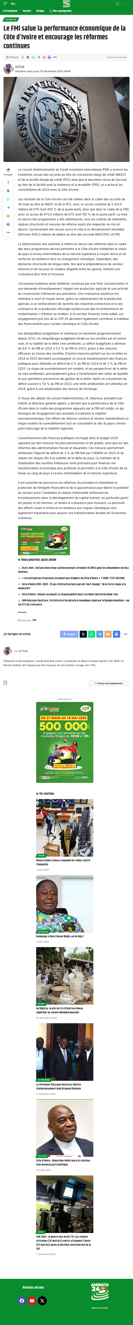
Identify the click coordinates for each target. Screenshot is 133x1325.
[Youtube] (32, 1300)
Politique (42, 1156)
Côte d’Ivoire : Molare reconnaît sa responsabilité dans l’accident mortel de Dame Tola (70, 594)
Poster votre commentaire (110, 683)
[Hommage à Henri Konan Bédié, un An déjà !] (64, 904)
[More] (54, 57)
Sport (41, 1232)
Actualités (11, 19)
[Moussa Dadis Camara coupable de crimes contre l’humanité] (64, 828)
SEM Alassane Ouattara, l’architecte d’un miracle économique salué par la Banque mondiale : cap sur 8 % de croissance (73, 602)
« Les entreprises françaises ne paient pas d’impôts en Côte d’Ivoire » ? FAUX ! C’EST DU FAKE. (73, 578)
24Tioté (19, 66)
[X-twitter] (42, 1300)
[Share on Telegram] (38, 57)
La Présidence (44, 1080)
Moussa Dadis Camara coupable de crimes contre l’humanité (63, 862)
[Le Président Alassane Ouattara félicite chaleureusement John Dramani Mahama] (64, 1052)
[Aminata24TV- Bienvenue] (66, 3)
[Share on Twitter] (27, 57)
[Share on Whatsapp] (33, 57)
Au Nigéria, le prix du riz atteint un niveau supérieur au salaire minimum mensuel (59, 1010)
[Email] (44, 57)
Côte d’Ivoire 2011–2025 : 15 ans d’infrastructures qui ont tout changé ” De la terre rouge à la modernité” (72, 586)
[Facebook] (21, 1300)
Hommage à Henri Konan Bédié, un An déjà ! (60, 936)
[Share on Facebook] (22, 57)
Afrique (41, 855)
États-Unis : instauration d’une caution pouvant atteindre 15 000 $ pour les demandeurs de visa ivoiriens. (73, 570)
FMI (34, 620)
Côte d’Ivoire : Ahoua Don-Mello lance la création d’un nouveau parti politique (63, 1163)
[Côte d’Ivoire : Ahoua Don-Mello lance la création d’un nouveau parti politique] (64, 1128)
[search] (117, 3)
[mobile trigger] (6, 3)
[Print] (49, 57)
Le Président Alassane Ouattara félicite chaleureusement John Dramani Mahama (58, 1087)
